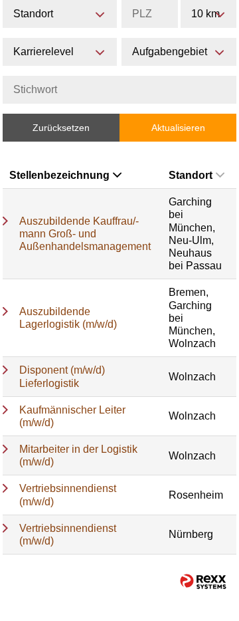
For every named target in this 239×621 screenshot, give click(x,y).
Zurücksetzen (61, 127)
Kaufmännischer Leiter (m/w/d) (72, 416)
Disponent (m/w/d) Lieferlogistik (62, 376)
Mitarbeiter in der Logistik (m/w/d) (78, 455)
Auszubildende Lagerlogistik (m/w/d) (68, 318)
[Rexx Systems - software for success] (203, 581)
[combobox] (209, 14)
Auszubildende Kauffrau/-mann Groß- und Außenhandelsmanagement (85, 233)
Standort (190, 175)
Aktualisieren (178, 127)
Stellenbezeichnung (59, 175)
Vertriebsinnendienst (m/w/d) (67, 495)
